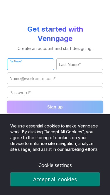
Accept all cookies (55, 179)
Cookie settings (55, 165)
